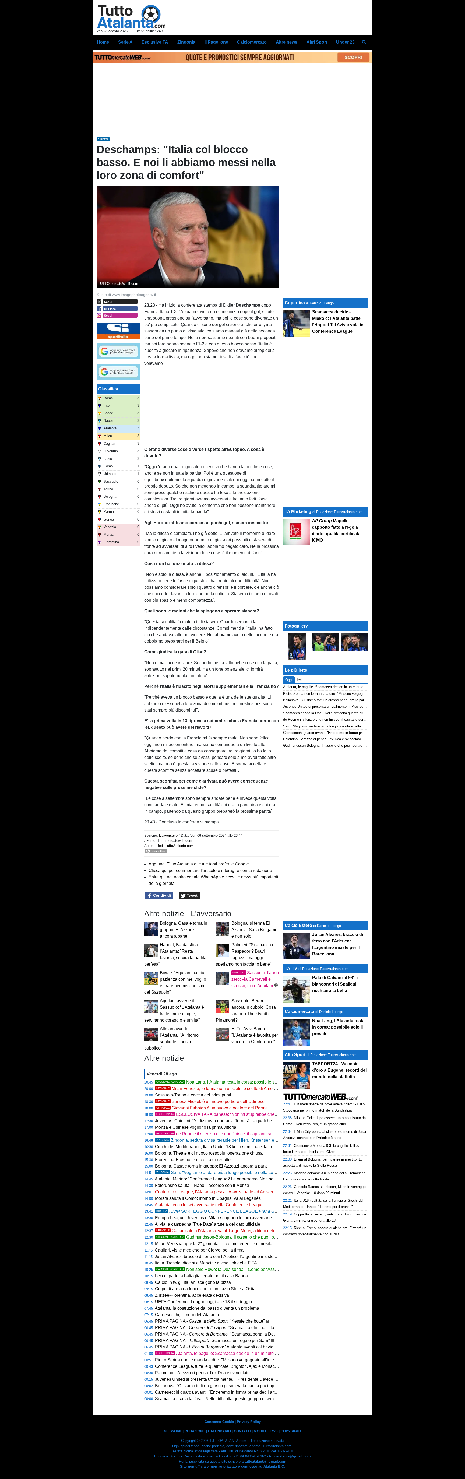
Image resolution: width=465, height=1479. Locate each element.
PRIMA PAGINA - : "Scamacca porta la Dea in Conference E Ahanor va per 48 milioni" (256, 1334)
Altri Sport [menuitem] (317, 42)
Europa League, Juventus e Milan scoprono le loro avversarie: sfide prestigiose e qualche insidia (247, 1217)
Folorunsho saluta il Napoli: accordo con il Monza (202, 1185)
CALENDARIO (219, 1431)
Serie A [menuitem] (125, 42)
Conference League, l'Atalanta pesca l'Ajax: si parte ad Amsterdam (218, 1192)
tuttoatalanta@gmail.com (290, 1456)
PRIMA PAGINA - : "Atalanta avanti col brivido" (216, 1347)
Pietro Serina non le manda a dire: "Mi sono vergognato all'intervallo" (220, 1360)
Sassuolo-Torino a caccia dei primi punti (193, 1095)
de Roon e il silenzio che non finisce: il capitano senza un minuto (227, 1133)
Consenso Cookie (219, 1422)
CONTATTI (242, 1431)
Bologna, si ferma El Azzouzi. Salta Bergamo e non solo (254, 929)
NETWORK (173, 1431)
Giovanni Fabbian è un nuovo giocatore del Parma (212, 1108)
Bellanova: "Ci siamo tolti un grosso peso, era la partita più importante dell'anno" (231, 1385)
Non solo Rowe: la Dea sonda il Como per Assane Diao (224, 1269)
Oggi (289, 680)
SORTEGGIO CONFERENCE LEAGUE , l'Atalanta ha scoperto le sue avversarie (268, 1211)
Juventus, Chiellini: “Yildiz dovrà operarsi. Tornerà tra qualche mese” (220, 1121)
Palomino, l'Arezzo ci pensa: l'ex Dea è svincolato (202, 1373)
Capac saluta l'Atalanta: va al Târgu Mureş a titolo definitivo (220, 1230)
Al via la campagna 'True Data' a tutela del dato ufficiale (207, 1224)
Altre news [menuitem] (286, 42)
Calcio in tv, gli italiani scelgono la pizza (193, 1282)
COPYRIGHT (291, 1431)
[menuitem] (364, 42)
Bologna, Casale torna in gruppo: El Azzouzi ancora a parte (183, 929)
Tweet (192, 895)
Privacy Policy (249, 1422)
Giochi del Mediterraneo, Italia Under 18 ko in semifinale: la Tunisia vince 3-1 (228, 1146)
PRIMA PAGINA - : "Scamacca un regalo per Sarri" (212, 1340)
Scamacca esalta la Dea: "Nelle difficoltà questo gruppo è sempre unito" (223, 1398)
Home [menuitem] (103, 42)
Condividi (161, 895)
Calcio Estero (298, 925)
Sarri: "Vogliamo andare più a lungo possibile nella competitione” (225, 1172)
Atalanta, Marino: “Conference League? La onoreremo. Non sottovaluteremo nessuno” (236, 1179)
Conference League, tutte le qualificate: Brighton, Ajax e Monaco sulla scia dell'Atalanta (238, 1366)
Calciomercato (299, 1011)
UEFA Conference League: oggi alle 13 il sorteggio (203, 1301)
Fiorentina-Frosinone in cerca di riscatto (193, 1159)
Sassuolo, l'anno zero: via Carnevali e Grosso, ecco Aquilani (255, 979)
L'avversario (168, 835)
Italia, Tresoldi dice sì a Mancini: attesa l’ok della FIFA (206, 1263)
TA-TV (291, 968)
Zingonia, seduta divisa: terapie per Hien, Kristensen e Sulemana (225, 1140)
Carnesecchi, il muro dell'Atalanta (187, 1314)
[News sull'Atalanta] (131, 16)
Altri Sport (295, 1054)
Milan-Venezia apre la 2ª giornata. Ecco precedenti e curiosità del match (223, 1243)
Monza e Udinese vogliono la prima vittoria (195, 1127)
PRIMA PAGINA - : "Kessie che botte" (210, 1321)
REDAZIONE (195, 1431)
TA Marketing (298, 511)
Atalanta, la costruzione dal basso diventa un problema (207, 1308)
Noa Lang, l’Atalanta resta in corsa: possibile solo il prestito (227, 1082)
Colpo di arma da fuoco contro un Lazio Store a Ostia (205, 1289)
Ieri (299, 680)
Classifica (108, 389)
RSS (274, 1431)
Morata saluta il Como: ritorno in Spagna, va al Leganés (208, 1198)
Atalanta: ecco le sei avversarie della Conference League (209, 1205)
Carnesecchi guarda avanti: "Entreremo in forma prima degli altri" (217, 1392)
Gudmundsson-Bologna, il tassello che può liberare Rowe (226, 1237)
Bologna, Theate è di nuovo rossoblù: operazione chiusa (209, 1153)
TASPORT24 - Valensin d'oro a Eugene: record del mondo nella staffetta (339, 1070)
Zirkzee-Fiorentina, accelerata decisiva (192, 1295)
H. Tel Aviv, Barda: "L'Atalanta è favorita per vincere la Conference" (254, 1035)
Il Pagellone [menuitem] (216, 42)
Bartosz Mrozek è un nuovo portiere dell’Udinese (210, 1101)
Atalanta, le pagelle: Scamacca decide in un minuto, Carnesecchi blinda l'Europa (243, 1353)
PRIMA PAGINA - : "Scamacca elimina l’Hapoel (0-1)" (224, 1327)
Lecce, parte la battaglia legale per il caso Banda (201, 1276)
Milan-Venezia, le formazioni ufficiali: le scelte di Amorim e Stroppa (227, 1088)
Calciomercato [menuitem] (252, 42)
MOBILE (260, 1431)
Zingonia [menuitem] (186, 42)
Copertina (295, 302)
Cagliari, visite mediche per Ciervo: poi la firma (199, 1250)
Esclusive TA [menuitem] (155, 42)
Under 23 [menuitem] (345, 42)
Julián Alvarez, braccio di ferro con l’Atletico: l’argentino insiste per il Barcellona (230, 1256)
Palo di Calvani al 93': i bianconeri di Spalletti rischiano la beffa (335, 984)
